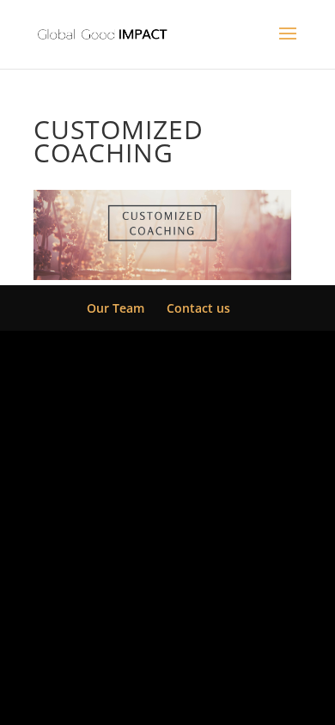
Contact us (198, 308)
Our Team (115, 308)
